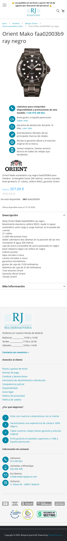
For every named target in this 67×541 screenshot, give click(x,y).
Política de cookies (11, 399)
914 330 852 (16, 461)
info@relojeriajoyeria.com (23, 476)
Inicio (4, 23)
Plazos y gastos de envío (14, 368)
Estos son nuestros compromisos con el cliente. (35, 416)
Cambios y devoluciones (14, 376)
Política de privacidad (13, 395)
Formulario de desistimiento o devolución (24, 380)
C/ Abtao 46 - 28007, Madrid (24, 484)
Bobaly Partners (55, 535)
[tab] (33, 215)
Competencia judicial (13, 384)
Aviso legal (7, 391)
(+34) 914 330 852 (35, 112)
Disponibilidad (10, 388)
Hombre (16, 23)
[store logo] (33, 12)
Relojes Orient (31, 23)
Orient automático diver (12, 26)
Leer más (27, 128)
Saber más (22, 120)
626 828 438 (16, 468)
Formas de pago (10, 372)
